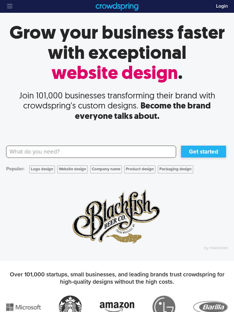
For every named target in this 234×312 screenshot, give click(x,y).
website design (114, 72)
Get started (203, 151)
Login (222, 6)
